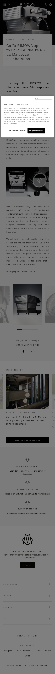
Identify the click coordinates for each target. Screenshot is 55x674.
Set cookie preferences (17, 130)
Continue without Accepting (43, 99)
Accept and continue (36, 131)
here (34, 115)
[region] (27, 116)
